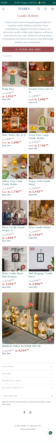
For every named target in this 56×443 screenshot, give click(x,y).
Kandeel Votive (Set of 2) (41, 90)
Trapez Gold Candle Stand (39, 182)
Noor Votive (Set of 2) (14, 135)
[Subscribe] (52, 396)
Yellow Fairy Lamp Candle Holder (12, 182)
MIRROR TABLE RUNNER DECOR (21, 346)
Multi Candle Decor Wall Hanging (12, 275)
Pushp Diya (8, 89)
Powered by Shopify (28, 429)
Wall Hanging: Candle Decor (40, 275)
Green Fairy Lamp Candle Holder (39, 136)
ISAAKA (23, 426)
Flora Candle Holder (40, 227)
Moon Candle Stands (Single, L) (13, 229)
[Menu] (3, 9)
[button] (38, 9)
